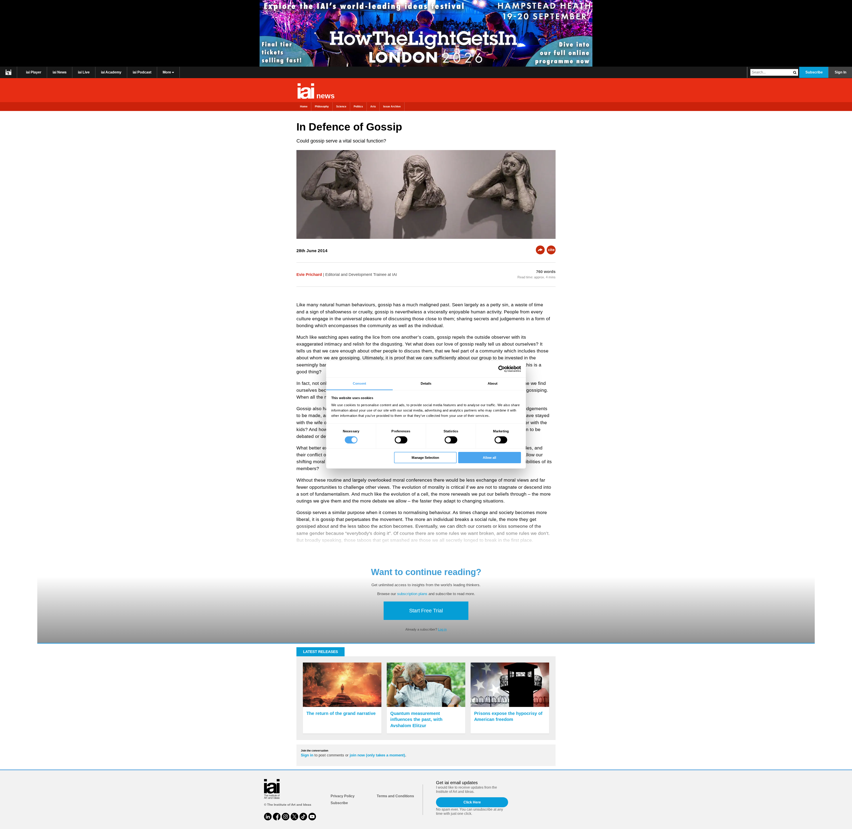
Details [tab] (426, 383)
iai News (60, 72)
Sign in (307, 755)
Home (304, 106)
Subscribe (814, 72)
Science (341, 106)
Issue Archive (392, 106)
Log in (442, 629)
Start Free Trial (426, 610)
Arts (373, 106)
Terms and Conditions (395, 796)
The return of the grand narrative (341, 713)
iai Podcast (142, 72)
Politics (358, 106)
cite (551, 250)
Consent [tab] (359, 383)
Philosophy (322, 106)
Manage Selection (425, 457)
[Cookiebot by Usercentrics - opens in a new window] (501, 369)
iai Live (84, 72)
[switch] (401, 439)
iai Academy (111, 72)
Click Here (472, 802)
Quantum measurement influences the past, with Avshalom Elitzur (416, 719)
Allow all (489, 457)
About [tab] (492, 383)
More (167, 72)
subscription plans (412, 594)
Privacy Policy (343, 796)
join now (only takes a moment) (377, 755)
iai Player (33, 72)
